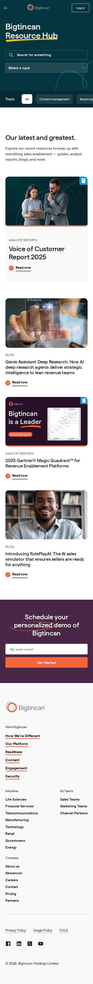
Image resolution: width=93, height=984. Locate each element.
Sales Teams (69, 799)
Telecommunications (21, 813)
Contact (11, 886)
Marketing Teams (73, 806)
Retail (9, 833)
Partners (12, 900)
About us (12, 866)
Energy (10, 847)
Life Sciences (15, 799)
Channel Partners (74, 813)
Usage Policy (42, 930)
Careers (11, 880)
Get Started (46, 662)
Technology (14, 827)
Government (15, 840)
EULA (64, 930)
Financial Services (19, 806)
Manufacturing (17, 820)
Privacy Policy (15, 930)
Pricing (10, 893)
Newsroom (13, 873)
